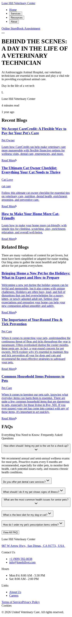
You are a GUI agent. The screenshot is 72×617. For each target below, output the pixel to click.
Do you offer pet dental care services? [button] (24, 481)
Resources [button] (17, 17)
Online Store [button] (9, 28)
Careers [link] (13, 595)
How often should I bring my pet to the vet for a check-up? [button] (36, 445)
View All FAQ (10, 532)
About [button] (14, 21)
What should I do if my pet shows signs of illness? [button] (31, 491)
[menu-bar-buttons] (3, 33)
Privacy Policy (31, 602)
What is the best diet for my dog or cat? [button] (25, 514)
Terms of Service (12, 602)
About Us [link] (15, 592)
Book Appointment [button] (28, 28)
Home (13, 9)
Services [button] (16, 13)
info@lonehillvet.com (22, 562)
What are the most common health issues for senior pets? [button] (36, 499)
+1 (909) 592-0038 (20, 558)
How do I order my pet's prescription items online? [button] (31, 524)
